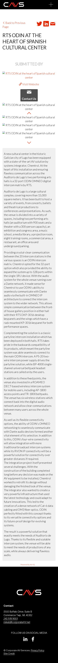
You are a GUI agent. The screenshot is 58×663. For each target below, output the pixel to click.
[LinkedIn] (25, 639)
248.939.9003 (11, 618)
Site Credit (9, 653)
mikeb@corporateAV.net (17, 622)
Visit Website (30, 84)
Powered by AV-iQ (28, 564)
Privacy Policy (37, 650)
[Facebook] (32, 639)
